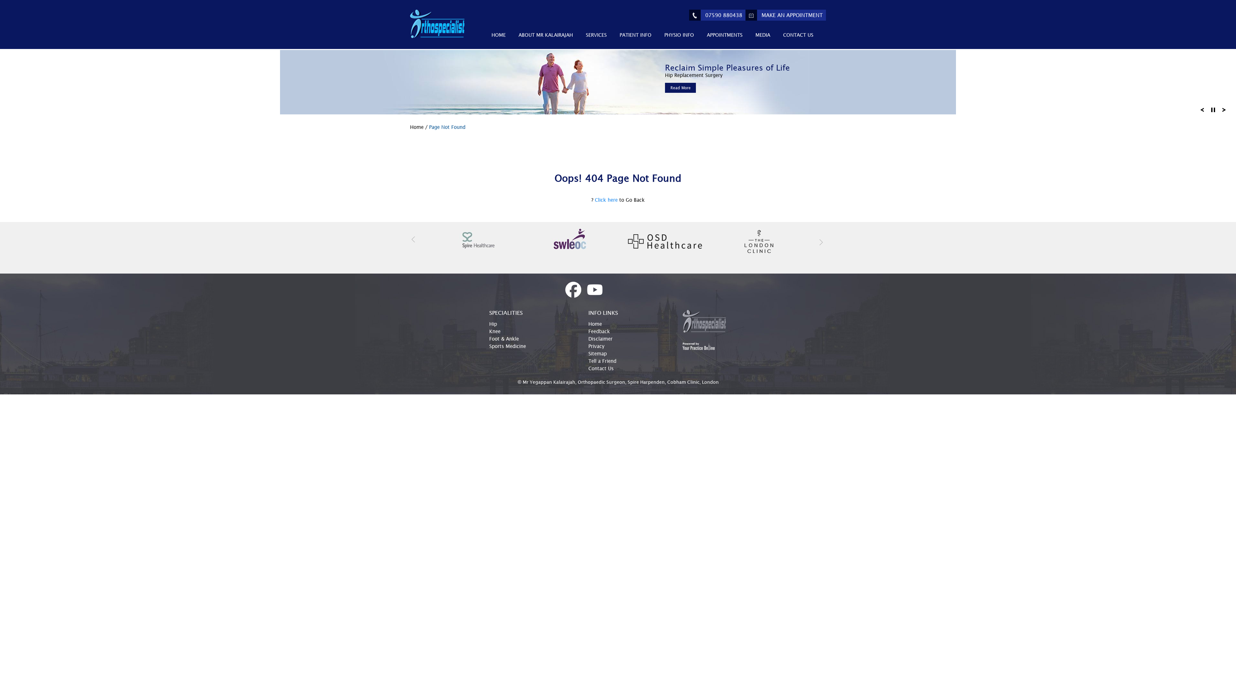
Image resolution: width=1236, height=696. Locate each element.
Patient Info (635, 35)
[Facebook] (573, 290)
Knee (495, 331)
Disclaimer (600, 339)
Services (596, 35)
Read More (680, 87)
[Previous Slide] (1202, 109)
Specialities (506, 313)
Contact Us (798, 35)
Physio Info (679, 35)
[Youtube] (595, 290)
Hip (493, 324)
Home (499, 35)
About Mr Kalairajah (546, 35)
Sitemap (597, 353)
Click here (606, 200)
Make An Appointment (792, 15)
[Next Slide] (1224, 109)
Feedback (599, 331)
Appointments (725, 35)
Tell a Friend (602, 361)
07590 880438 (723, 15)
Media (762, 35)
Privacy (596, 346)
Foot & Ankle (504, 339)
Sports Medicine (507, 346)
